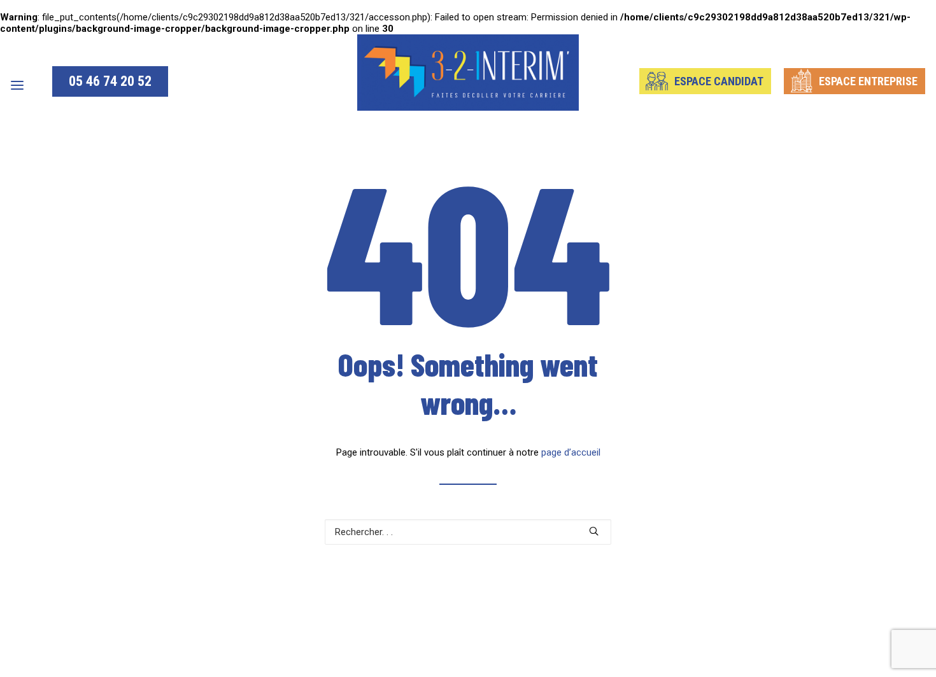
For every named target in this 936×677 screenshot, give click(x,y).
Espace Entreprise (868, 81)
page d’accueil (570, 452)
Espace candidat (718, 81)
